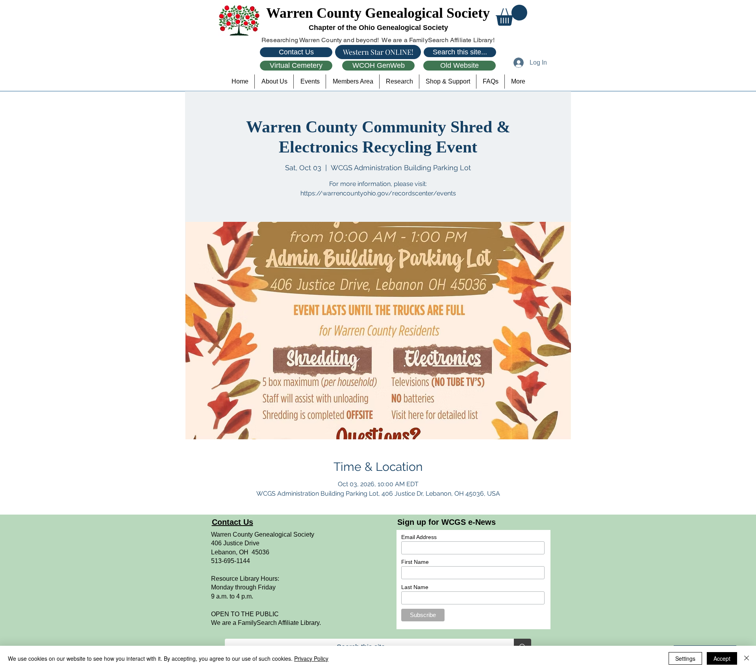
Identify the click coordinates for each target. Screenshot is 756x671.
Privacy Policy (311, 658)
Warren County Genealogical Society (378, 13)
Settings (685, 658)
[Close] (746, 658)
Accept (721, 658)
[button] (511, 15)
